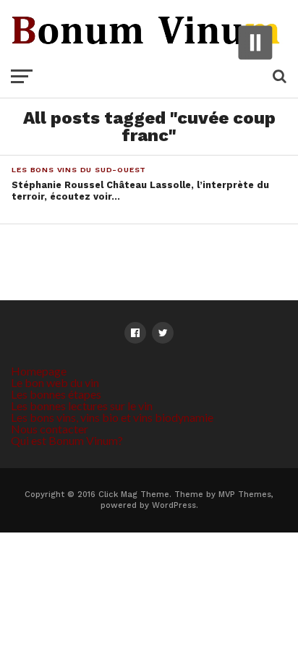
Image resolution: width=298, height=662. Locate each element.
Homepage (39, 371)
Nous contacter (49, 429)
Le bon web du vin (55, 382)
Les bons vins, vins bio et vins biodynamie (112, 417)
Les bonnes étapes (56, 394)
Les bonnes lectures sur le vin (82, 405)
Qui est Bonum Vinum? (67, 440)
